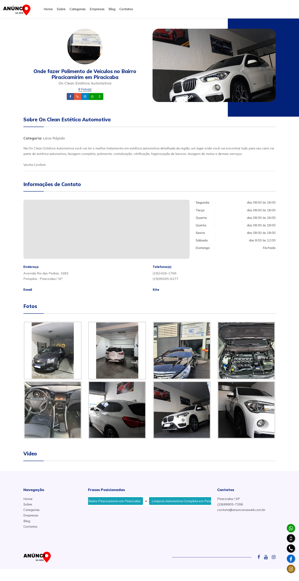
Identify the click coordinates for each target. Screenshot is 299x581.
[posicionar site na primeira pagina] (18, 9)
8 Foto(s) (85, 89)
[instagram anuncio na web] (274, 557)
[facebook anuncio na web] (260, 557)
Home (48, 9)
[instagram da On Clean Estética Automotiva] (291, 569)
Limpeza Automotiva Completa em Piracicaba (166, 501)
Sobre (61, 9)
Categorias (78, 9)
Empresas (97, 9)
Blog (112, 9)
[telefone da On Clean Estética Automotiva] (291, 548)
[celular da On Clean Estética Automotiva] (291, 538)
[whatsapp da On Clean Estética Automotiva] (291, 528)
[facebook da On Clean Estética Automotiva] (291, 559)
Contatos (126, 9)
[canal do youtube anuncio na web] (267, 557)
